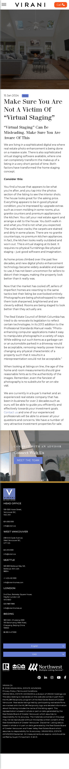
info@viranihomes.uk (13, 608)
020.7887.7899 (9, 604)
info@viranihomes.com (13, 582)
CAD (34, 654)
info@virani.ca (10, 526)
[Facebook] (65, 677)
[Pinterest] (39, 677)
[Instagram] (52, 677)
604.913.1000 (8, 550)
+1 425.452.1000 (10, 578)
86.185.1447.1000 (10, 632)
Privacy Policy (9, 691)
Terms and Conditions (27, 691)
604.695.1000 (9, 521)
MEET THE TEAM (28, 460)
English (34, 646)
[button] (60, 4)
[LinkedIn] (45, 677)
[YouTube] (59, 677)
